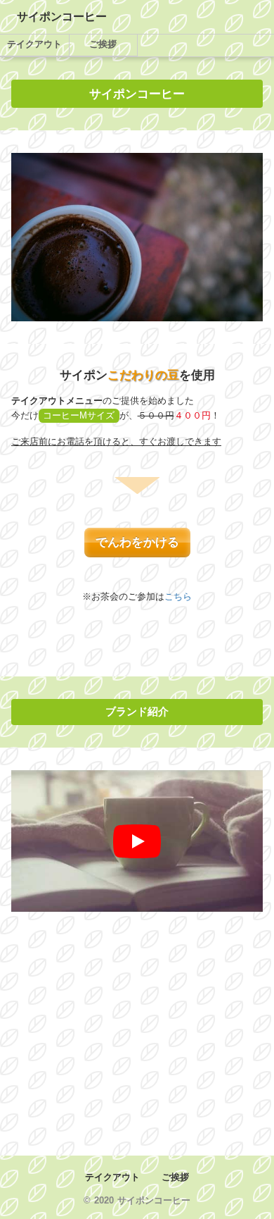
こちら (178, 597)
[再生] (137, 841)
